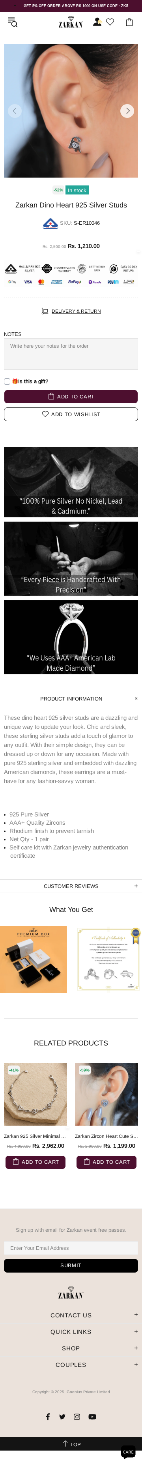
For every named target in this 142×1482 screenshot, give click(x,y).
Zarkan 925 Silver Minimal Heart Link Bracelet (35, 1136)
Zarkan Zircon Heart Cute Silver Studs (106, 1136)
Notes (13, 334)
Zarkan (71, 22)
